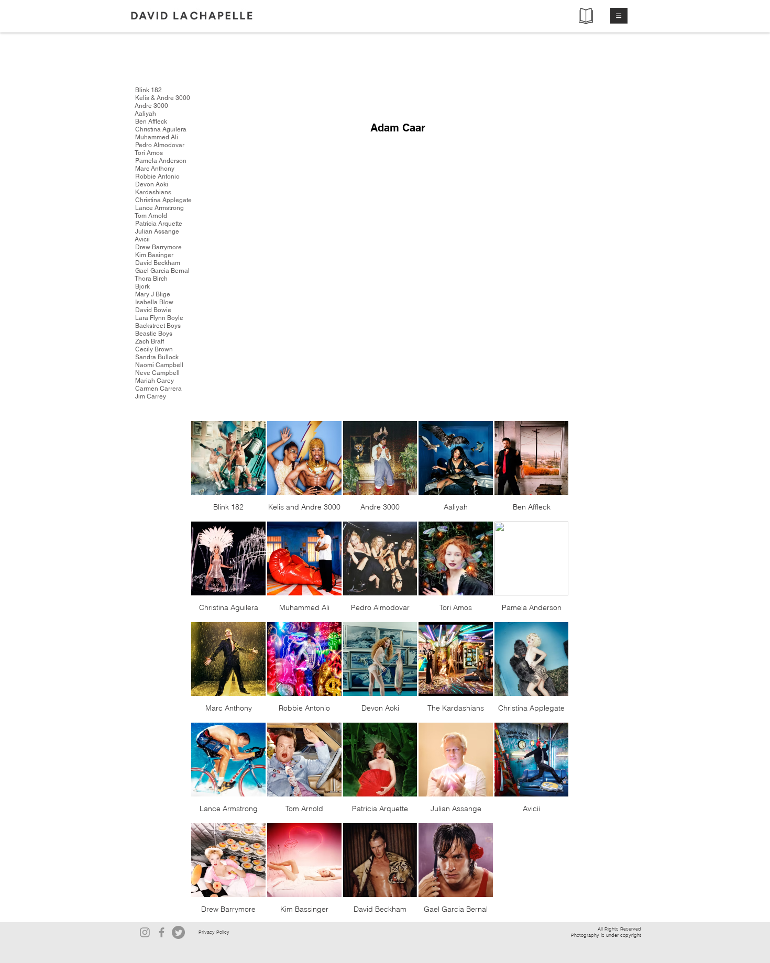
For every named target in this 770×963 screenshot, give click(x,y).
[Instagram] (144, 932)
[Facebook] (161, 932)
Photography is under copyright (606, 935)
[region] (445, 221)
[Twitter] (178, 932)
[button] (619, 16)
